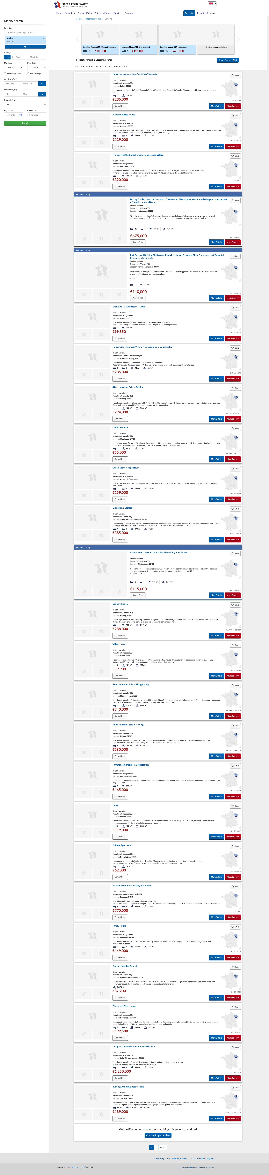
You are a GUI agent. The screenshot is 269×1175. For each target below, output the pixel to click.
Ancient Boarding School (125, 966)
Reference (31, 110)
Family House (119, 925)
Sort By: (108, 66)
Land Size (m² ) (10, 79)
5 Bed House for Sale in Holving (128, 724)
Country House (120, 427)
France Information (196, 1158)
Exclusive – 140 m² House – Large (129, 306)
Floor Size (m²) (10, 90)
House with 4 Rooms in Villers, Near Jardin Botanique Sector (142, 346)
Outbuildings (35, 74)
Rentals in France (206, 1167)
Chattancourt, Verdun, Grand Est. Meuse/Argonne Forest (158, 552)
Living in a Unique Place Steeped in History (134, 1046)
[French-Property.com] (70, 5)
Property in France (189, 1167)
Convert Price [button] (120, 106)
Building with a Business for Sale (128, 1086)
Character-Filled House (124, 1006)
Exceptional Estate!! (123, 507)
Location (8, 28)
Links (168, 1158)
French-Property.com (75, 1167)
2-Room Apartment (122, 845)
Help (174, 1158)
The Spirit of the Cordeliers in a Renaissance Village (138, 154)
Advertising (159, 1158)
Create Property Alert (228, 60)
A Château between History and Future (132, 885)
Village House (119, 644)
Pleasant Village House (124, 114)
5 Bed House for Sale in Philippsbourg (131, 684)
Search (25, 123)
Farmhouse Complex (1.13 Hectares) (131, 764)
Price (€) (7, 52)
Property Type (10, 100)
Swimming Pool (14, 74)
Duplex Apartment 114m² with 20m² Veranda (135, 74)
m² (42, 84)
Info (179, 1158)
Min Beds (8, 63)
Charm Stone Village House (126, 467)
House (116, 805)
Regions (210, 1158)
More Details (216, 106)
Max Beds (31, 63)
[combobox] (25, 32)
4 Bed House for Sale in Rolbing (128, 387)
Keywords (8, 110)
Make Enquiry (233, 106)
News (184, 1158)
